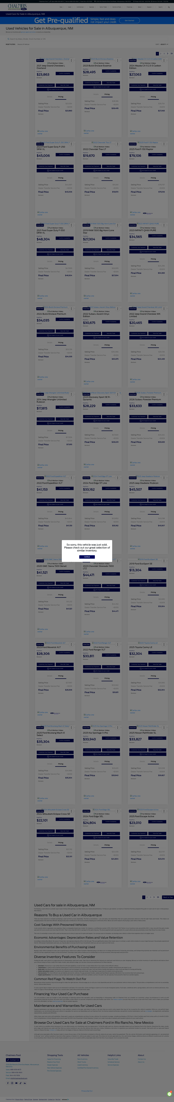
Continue (87, 557)
